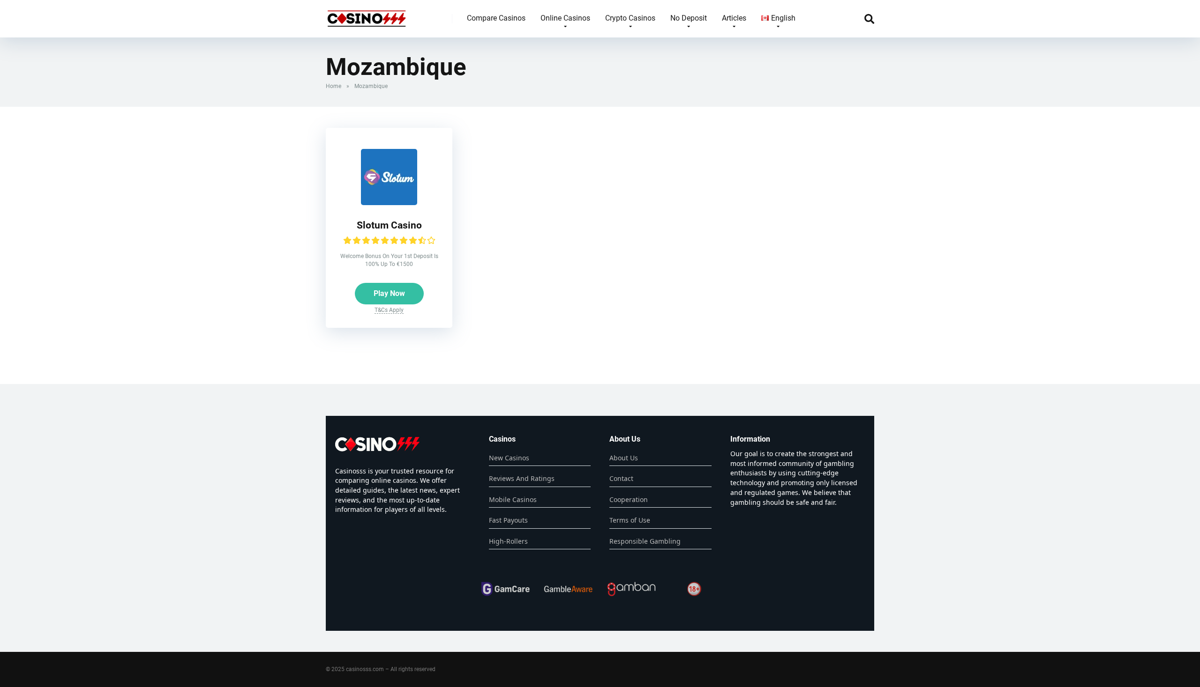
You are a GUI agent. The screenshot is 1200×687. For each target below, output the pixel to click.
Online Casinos (565, 18)
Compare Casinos (496, 18)
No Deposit (688, 18)
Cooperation (628, 499)
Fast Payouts (508, 520)
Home (333, 86)
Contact (621, 478)
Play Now (389, 293)
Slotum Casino (389, 225)
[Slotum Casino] (389, 202)
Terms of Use (629, 520)
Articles (734, 18)
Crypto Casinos (630, 18)
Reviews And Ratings (522, 478)
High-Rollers (508, 541)
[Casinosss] (366, 15)
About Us (623, 457)
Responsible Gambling (645, 541)
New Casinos (509, 457)
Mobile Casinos (513, 499)
